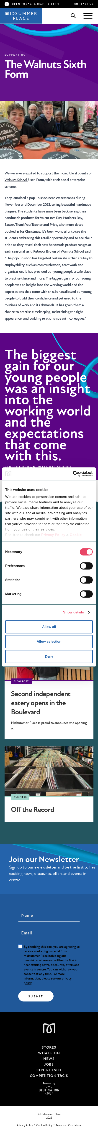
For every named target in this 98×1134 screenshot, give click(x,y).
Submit (36, 996)
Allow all (49, 627)
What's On (49, 1053)
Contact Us (83, 4)
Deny (49, 656)
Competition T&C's (49, 1076)
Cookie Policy (44, 1125)
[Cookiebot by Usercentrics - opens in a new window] (73, 474)
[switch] (86, 565)
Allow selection (49, 641)
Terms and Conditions (68, 1125)
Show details (73, 612)
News (48, 1059)
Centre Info (49, 1070)
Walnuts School (16, 180)
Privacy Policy (53, 535)
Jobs (49, 1064)
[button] (88, 16)
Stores (49, 1047)
